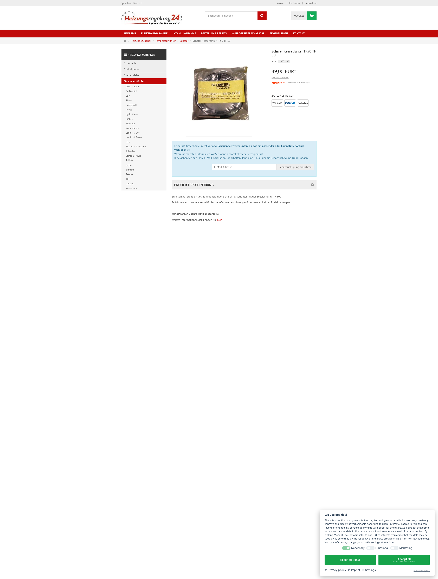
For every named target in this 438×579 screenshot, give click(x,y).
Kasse (280, 3)
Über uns (130, 33)
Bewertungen (279, 33)
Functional (382, 548)
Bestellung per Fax (214, 33)
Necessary (358, 548)
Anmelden (311, 3)
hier (219, 219)
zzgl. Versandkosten (280, 77)
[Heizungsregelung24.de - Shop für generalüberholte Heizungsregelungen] (151, 17)
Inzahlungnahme (184, 33)
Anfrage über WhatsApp (248, 33)
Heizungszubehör (141, 55)
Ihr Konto (294, 3)
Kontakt (299, 33)
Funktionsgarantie (154, 33)
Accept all (404, 559)
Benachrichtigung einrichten (295, 167)
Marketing (405, 548)
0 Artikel (299, 15)
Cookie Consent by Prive (422, 571)
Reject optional (350, 559)
